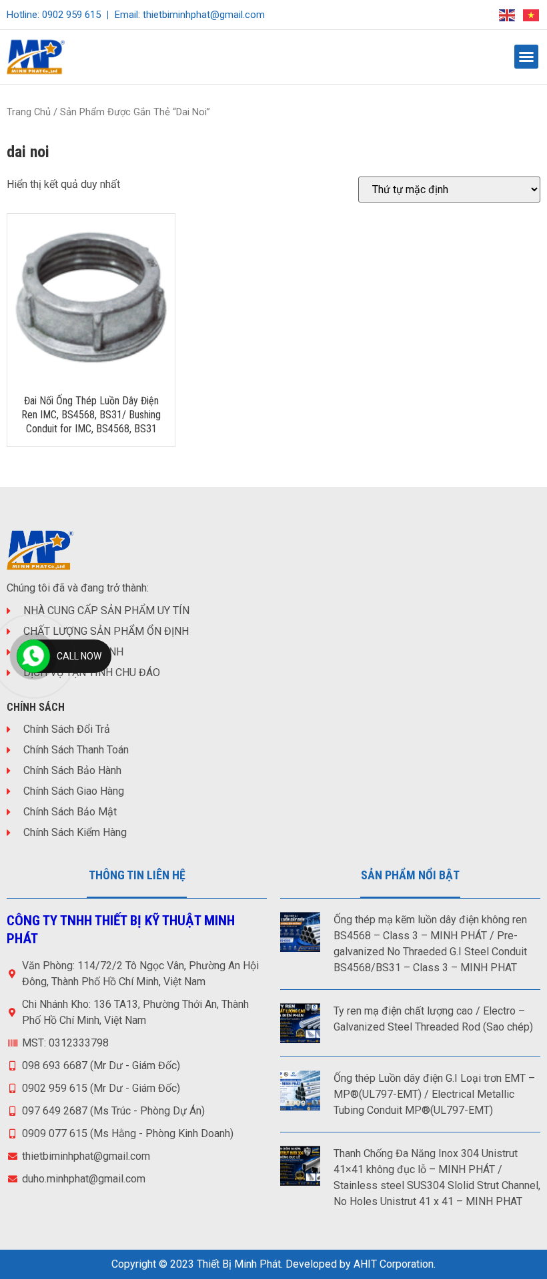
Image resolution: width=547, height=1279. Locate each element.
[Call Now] (33, 656)
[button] (526, 57)
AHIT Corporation (394, 1264)
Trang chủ (29, 112)
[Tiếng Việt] (531, 14)
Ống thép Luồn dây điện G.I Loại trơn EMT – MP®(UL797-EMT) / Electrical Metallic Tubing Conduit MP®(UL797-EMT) (434, 1094)
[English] (507, 14)
